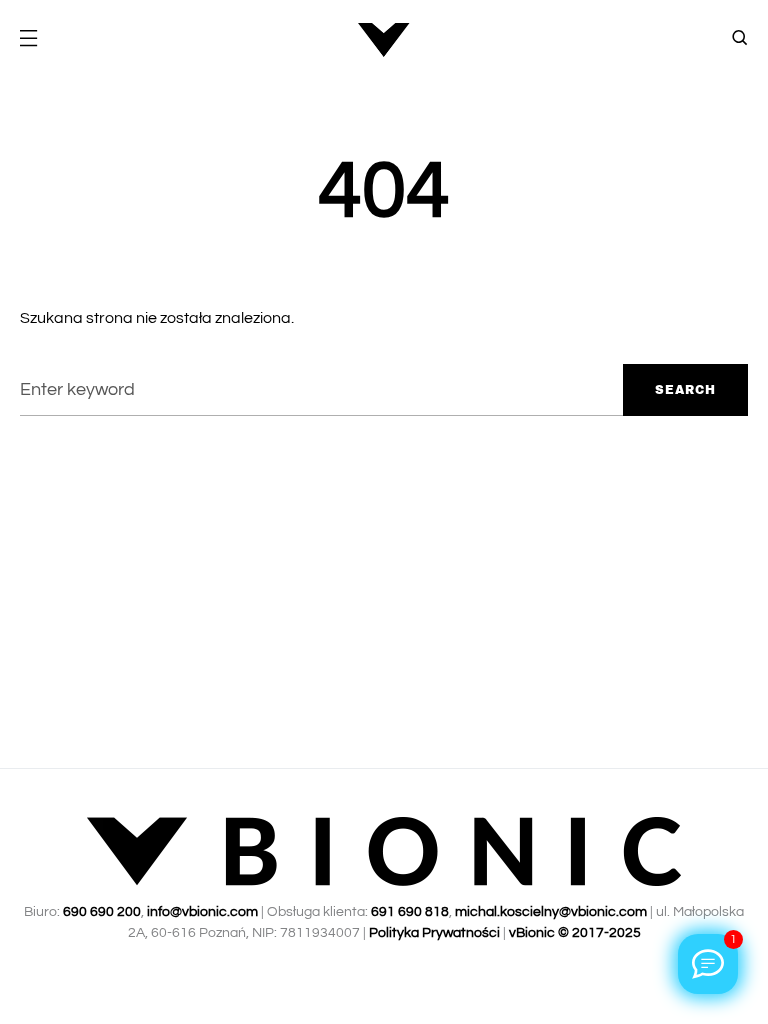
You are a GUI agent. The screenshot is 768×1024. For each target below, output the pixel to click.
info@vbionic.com (202, 912)
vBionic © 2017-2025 (575, 933)
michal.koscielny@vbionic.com (551, 912)
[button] (28, 40)
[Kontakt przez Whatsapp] (708, 964)
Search (685, 390)
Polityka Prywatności (434, 933)
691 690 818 (410, 912)
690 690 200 (102, 912)
